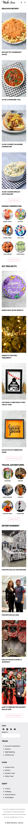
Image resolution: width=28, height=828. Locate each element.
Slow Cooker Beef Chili (11, 100)
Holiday (8, 791)
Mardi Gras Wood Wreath (12, 310)
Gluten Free (10, 773)
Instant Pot (9, 767)
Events (8, 749)
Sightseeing (10, 752)
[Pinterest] (11, 729)
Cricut (7, 788)
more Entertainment (14, 716)
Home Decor (10, 794)
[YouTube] (14, 729)
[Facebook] (3, 729)
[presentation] (14, 31)
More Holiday (14, 260)
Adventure (9, 755)
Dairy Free (9, 776)
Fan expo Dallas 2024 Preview (14, 570)
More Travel (14, 519)
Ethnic (7, 770)
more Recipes (14, 200)
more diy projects (14, 458)
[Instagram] (7, 729)
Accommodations (12, 746)
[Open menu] (21, 2)
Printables (9, 797)
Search (5, 732)
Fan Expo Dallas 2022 (10, 615)
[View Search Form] (25, 2)
